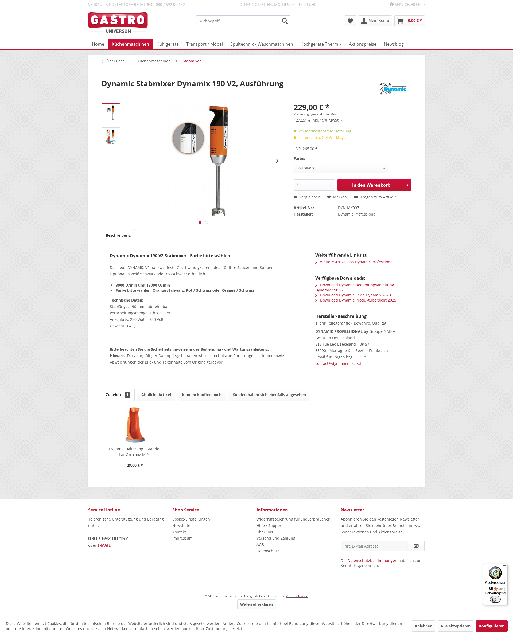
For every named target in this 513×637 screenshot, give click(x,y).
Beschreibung (118, 235)
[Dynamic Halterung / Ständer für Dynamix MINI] (135, 425)
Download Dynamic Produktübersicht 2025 (357, 300)
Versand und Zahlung (275, 538)
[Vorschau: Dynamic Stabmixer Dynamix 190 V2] (111, 112)
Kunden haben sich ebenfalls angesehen (269, 394)
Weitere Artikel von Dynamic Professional (356, 261)
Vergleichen (309, 197)
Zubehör (117, 394)
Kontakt (179, 531)
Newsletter (182, 525)
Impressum (182, 538)
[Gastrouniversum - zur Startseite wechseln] (118, 22)
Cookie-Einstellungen (191, 519)
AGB (260, 544)
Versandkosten (297, 596)
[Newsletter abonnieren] (416, 546)
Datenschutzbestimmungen (372, 560)
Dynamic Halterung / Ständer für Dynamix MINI (135, 451)
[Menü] (504, 567)
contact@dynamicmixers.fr (339, 363)
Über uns (264, 531)
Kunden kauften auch (201, 394)
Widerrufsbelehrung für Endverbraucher (293, 519)
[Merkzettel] (350, 20)
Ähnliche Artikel (156, 394)
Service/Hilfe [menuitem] (407, 4)
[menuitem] (243, 20)
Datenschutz (267, 550)
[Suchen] (284, 20)
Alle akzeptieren (456, 625)
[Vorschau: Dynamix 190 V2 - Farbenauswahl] (111, 136)
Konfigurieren (491, 625)
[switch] (495, 599)
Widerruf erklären (256, 604)
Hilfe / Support (269, 525)
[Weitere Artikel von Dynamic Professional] (392, 88)
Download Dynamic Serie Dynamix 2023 (355, 295)
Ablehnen (423, 625)
